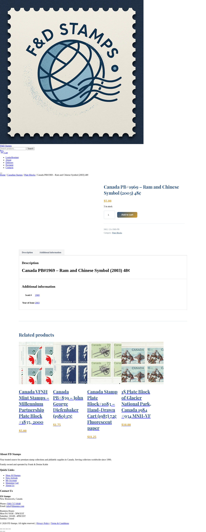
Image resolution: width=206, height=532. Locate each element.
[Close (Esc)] (9, 528)
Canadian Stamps (15, 175)
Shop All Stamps (13, 475)
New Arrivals (12, 478)
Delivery (9, 162)
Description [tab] (27, 252)
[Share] (7, 528)
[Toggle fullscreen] (4, 528)
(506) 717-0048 (14, 503)
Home (2, 175)
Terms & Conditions (60, 523)
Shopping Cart (12, 483)
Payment (9, 165)
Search (30, 149)
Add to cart (127, 215)
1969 (37, 295)
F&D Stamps (6, 146)
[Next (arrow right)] (4, 531)
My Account (11, 480)
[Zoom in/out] (1, 528)
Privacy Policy (43, 523)
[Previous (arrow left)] (1, 531)
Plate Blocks (29, 175)
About (8, 160)
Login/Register (12, 157)
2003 (37, 303)
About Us (10, 485)
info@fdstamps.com (15, 506)
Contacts (9, 167)
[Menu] (1, 173)
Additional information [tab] (50, 252)
